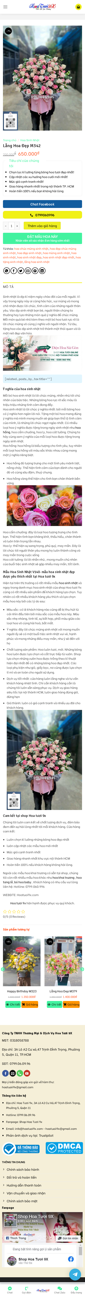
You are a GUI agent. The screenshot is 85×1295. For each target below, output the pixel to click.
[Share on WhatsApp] (6, 270)
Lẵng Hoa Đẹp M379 (63, 991)
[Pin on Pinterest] (35, 270)
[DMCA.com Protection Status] (64, 1147)
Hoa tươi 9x (18, 903)
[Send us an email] (12, 1073)
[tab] (42, 286)
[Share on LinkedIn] (42, 270)
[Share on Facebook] (13, 270)
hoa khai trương (63, 877)
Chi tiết (15, 1004)
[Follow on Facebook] (5, 1073)
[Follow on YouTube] (27, 1073)
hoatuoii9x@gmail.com (17, 1087)
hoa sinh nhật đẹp (29, 257)
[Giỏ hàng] (78, 7)
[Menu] (5, 7)
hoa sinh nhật (68, 583)
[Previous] (3, 977)
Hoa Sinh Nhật (30, 140)
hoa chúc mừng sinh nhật (31, 248)
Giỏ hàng (32, 1004)
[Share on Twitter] (21, 270)
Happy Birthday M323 (22, 991)
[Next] (82, 977)
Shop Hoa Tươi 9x (30, 1122)
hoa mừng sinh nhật (56, 253)
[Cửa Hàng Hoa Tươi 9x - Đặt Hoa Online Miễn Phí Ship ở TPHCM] (42, 7)
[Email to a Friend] (28, 270)
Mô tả (8, 287)
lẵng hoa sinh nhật (37, 262)
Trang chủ (9, 140)
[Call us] (20, 1073)
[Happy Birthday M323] (22, 961)
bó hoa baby (22, 882)
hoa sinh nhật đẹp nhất (58, 257)
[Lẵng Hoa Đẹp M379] (63, 961)
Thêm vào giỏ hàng (42, 225)
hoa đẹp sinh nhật (29, 253)
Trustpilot (46, 1135)
